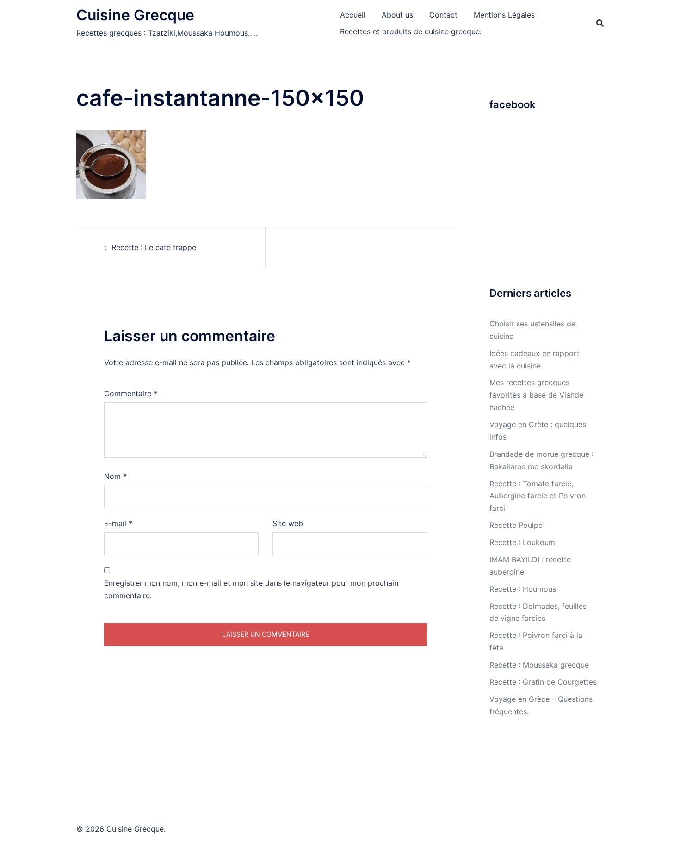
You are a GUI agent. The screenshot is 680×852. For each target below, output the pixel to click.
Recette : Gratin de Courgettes (543, 682)
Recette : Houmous (522, 589)
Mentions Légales (504, 14)
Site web (287, 523)
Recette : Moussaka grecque (539, 664)
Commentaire (130, 393)
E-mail (118, 523)
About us (397, 14)
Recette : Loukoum (522, 542)
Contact (443, 14)
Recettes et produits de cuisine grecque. (411, 31)
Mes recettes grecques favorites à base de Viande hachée (536, 395)
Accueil (352, 14)
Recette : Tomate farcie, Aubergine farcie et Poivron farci (537, 496)
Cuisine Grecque (135, 15)
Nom (115, 476)
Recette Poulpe (516, 525)
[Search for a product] (600, 23)
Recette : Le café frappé (153, 247)
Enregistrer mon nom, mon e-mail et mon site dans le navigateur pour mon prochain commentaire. (251, 589)
